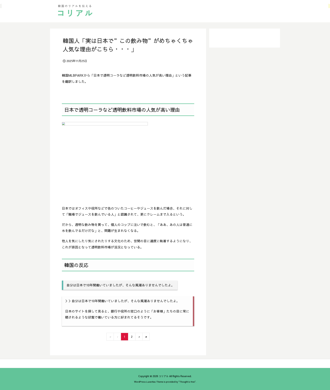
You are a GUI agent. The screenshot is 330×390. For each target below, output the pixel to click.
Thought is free (187, 381)
